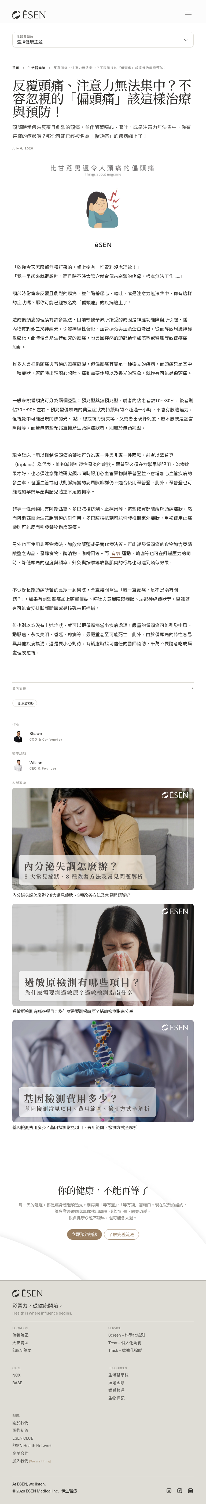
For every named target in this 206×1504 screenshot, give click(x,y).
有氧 (116, 553)
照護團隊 (116, 1382)
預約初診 (20, 1430)
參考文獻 (19, 688)
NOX (16, 1375)
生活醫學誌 (118, 1375)
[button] (188, 14)
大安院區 (20, 1342)
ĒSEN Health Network (32, 1445)
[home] (31, 14)
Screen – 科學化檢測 (126, 1335)
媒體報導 (116, 1390)
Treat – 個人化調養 (124, 1342)
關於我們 (20, 1422)
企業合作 (20, 1453)
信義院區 (20, 1335)
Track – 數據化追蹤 (125, 1350)
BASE (17, 1382)
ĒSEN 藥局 (21, 1350)
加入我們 (31, 1460)
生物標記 (116, 1398)
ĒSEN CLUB (22, 1438)
